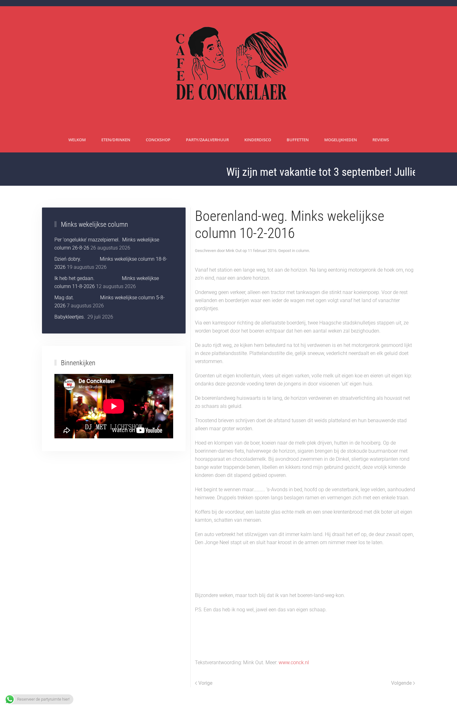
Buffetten (298, 139)
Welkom (77, 139)
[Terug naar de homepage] (228, 66)
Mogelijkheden (340, 139)
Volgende (401, 683)
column (302, 250)
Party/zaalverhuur (207, 139)
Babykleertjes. (70, 317)
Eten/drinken (115, 139)
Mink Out (234, 250)
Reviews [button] (380, 139)
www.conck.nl (294, 662)
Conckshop (158, 139)
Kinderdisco (257, 139)
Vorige (205, 683)
